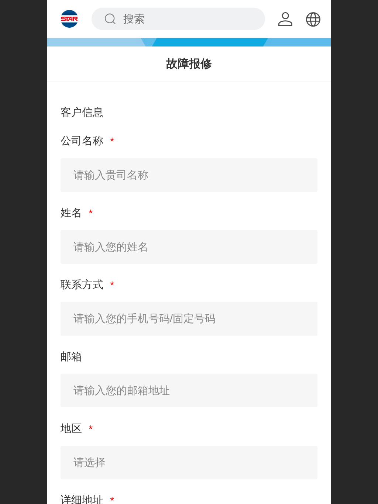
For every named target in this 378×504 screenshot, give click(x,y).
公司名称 (83, 140)
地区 (73, 428)
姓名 (73, 212)
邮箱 (71, 356)
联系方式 (83, 284)
